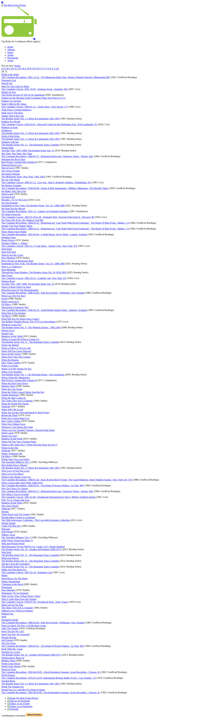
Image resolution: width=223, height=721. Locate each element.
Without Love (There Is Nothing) (17, 610)
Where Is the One (9, 448)
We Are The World (10, 179)
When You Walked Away (13, 424)
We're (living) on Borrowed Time (17, 261)
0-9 (3, 68)
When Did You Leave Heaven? (16, 351)
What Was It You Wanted (13, 313)
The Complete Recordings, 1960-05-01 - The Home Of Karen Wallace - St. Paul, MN (42, 485)
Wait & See (6, 83)
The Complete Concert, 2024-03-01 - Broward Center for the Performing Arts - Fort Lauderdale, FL (49, 124)
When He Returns (10, 360)
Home (10, 47)
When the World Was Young (15, 403)
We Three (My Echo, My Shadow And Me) (22, 220)
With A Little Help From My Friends (18, 599)
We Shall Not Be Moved (13, 208)
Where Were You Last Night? (15, 459)
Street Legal (7, 194)
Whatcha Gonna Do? (11, 324)
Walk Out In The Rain (12, 113)
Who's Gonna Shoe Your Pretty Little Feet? (22, 482)
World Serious (8, 675)
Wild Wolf (6, 552)
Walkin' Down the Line (12, 116)
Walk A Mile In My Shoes (13, 104)
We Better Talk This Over (13, 191)
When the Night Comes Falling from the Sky (22, 392)
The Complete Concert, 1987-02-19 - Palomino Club (26, 572)
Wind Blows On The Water (14, 578)
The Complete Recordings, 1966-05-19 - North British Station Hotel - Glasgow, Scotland (44, 310)
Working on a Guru (10, 652)
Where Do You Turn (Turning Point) (18, 441)
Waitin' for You (8, 92)
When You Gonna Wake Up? (15, 418)
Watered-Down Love (11, 165)
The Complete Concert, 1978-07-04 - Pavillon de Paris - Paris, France (34, 602)
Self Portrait (7, 531)
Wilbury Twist (8, 534)
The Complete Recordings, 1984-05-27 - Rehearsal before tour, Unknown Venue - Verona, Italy (47, 156)
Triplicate (5, 406)
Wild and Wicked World (12, 543)
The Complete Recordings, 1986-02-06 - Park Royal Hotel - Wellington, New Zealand (42, 293)
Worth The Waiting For (12, 686)
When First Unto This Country (16, 357)
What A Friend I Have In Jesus (16, 287)
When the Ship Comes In (13, 398)
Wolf (3, 617)
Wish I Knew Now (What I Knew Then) (20, 596)
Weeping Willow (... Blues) (14, 243)
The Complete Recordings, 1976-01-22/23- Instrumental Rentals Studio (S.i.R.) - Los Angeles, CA (48, 678)
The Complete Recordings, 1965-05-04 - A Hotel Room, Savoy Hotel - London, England (44, 234)
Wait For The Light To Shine (15, 86)
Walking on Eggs (9, 127)
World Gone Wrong (10, 663)
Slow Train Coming (10, 362)
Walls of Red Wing (10, 136)
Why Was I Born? (10, 506)
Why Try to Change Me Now (15, 500)
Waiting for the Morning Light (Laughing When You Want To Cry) (33, 98)
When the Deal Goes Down (14, 383)
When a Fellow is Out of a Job (16, 348)
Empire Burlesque (10, 395)
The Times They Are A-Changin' (17, 400)
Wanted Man (7, 148)
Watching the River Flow (13, 159)
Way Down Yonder (10, 171)
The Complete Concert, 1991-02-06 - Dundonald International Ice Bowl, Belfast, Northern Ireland (48, 497)
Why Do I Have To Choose (14, 488)
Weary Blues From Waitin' (14, 231)
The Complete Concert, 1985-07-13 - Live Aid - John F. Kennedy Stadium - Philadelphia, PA (46, 182)
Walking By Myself (10, 121)
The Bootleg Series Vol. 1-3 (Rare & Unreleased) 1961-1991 (30, 118)
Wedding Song (8, 237)
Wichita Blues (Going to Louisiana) (18, 517)
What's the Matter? (10, 345)
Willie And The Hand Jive (13, 569)
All (57, 68)
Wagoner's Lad (8, 80)
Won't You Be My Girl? (12, 631)
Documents (12, 58)
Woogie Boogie (8, 637)
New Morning (8, 258)
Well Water (6, 249)
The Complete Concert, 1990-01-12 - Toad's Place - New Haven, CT (34, 106)
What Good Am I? (10, 301)
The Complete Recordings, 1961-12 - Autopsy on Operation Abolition (35, 211)
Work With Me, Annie (12, 649)
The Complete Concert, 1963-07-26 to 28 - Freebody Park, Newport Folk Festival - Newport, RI (47, 217)
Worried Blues (8, 681)
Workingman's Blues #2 (12, 658)
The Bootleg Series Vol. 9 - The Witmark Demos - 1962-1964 (31, 327)
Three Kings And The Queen (15, 514)
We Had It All (8, 197)
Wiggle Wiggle (8, 523)
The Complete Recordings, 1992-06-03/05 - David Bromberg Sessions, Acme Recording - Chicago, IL (50, 672)
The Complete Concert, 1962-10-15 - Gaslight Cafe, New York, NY (34, 278)
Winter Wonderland (10, 581)
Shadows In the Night (11, 336)
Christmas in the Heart (12, 584)
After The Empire (9, 628)
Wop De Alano (8, 643)
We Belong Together (11, 185)
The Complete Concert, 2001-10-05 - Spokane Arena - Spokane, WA (34, 89)
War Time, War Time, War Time (16, 153)
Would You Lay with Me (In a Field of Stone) (23, 689)
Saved (4, 298)
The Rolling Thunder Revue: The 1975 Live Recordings (28, 321)
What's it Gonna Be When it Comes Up (20, 339)
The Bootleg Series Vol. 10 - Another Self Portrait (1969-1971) (31, 549)
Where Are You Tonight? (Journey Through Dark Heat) (28, 430)
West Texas (6, 275)
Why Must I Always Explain (15, 494)
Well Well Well (8, 252)
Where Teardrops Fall (11, 453)
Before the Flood (9, 415)
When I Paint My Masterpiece (15, 377)
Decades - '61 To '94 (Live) (14, 199)
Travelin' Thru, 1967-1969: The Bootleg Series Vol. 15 (27, 150)
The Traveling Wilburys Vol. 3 (15, 462)
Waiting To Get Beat (11, 101)
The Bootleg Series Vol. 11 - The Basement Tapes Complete (30, 144)
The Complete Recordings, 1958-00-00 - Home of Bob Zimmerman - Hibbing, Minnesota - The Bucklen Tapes (54, 188)
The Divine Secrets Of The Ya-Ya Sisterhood (22, 95)
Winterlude (6, 587)
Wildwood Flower (10, 558)
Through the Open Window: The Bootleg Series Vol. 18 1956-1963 (33, 272)
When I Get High (9, 365)
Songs (10, 52)
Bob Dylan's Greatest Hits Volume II (19, 162)
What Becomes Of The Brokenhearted (19, 290)
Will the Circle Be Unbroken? (15, 564)
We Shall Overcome (11, 214)
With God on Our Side (12, 605)
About (10, 60)
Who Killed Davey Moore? (14, 465)
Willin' (4, 575)
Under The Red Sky (11, 526)
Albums (11, 49)
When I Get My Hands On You (16, 368)
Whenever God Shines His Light (17, 427)
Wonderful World (9, 620)
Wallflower (6, 130)
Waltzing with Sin (10, 142)
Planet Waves (7, 240)
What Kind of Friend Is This (15, 307)
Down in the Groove (11, 354)
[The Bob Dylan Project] (13, 5)
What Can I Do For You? (13, 296)
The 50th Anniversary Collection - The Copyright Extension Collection (35, 520)
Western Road (8, 281)
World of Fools (8, 669)
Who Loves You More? (12, 474)
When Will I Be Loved (12, 409)
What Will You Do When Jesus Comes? (20, 319)
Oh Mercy (6, 304)
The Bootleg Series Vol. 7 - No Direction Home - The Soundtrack (32, 374)
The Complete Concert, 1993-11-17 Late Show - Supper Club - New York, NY (39, 246)
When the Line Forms (11, 389)
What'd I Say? (8, 330)
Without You (7, 613)
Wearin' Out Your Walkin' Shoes (16, 226)
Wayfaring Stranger (10, 174)
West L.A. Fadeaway (11, 266)
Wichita (5, 511)
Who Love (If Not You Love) (15, 471)
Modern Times (8, 386)
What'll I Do (7, 333)
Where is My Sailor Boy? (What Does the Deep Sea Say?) (29, 444)
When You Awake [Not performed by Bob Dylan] (25, 412)
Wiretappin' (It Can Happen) (15, 593)
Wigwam (5, 529)
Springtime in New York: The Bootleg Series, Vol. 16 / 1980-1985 (33, 205)
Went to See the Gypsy (12, 255)
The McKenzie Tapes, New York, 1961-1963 (23, 176)
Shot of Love (7, 168)
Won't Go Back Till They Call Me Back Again (23, 625)
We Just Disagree (9, 203)
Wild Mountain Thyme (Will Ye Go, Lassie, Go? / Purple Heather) (33, 546)
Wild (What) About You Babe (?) (17, 540)
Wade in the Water (10, 74)
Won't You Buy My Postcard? (15, 634)
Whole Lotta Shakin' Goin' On (16, 477)
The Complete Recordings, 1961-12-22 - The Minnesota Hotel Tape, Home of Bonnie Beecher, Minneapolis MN (55, 77)
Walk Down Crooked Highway (16, 110)
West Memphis (8, 269)
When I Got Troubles (11, 372)
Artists (10, 55)
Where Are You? (9, 436)
